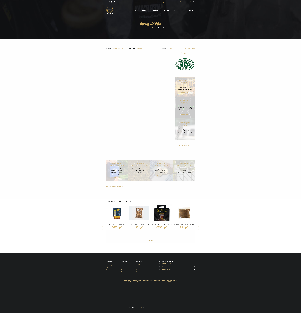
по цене (139, 48)
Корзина (183, 2)
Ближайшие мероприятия (115, 186)
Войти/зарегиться (110, 264)
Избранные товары (110, 268)
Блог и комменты (110, 271)
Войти (193, 2)
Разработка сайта (151, 310)
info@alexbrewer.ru (166, 266)
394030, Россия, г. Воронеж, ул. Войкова (171, 263)
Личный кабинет (110, 266)
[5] (188, 53)
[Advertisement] (150, 294)
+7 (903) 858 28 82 (166, 270)
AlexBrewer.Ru (139, 307)
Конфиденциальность (126, 269)
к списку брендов (190, 48)
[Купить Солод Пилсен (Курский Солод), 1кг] (139, 213)
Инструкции (124, 266)
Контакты (123, 271)
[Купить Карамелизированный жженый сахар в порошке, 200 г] (184, 213)
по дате (125, 48)
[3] (185, 53)
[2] (183, 53)
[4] (186, 53)
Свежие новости (111, 157)
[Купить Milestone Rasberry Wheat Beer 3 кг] (162, 213)
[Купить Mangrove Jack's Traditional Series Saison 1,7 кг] (117, 213)
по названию (132, 48)
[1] (181, 53)
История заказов (110, 269)
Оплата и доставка (125, 268)
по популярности (117, 48)
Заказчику (123, 264)
